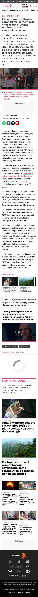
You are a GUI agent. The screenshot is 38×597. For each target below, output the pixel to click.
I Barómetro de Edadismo (11, 10)
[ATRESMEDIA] (19, 556)
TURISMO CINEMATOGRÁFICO (25, 493)
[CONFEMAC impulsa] (10, 516)
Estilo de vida (13, 381)
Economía (25, 10)
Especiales (24, 388)
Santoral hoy (19, 1)
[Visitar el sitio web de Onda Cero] (10, 571)
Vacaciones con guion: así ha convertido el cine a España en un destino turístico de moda (27, 500)
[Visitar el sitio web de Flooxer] (25, 575)
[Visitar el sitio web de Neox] (27, 561)
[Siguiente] (34, 1)
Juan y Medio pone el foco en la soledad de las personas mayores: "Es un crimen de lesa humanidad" (18, 315)
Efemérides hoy (10, 1)
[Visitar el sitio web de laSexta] (19, 561)
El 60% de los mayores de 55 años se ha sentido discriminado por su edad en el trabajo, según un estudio (18, 96)
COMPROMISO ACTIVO (9, 522)
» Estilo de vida (19, 352)
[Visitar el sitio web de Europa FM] (19, 571)
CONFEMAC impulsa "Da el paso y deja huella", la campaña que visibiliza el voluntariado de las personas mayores (9, 529)
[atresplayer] (31, 5)
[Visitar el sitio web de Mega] (19, 566)
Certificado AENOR (9, 393)
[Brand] (9, 5)
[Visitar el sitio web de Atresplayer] (14, 575)
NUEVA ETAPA (6, 420)
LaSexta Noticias (10, 346)
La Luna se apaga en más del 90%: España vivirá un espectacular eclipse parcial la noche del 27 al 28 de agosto (10, 500)
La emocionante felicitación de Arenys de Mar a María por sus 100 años (25, 531)
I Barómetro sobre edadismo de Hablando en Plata (17, 176)
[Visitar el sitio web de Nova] (10, 566)
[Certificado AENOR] (25, 6)
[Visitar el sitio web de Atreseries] (27, 566)
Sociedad (24, 346)
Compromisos (20, 390)
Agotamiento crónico (30, 1)
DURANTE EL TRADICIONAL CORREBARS (23, 524)
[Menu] (35, 5)
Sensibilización (7, 390)
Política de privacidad (16, 589)
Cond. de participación (14, 592)
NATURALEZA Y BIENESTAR (10, 460)
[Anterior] (3, 1)
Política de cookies (29, 589)
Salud (33, 10)
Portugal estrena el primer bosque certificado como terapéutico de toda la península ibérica (18, 468)
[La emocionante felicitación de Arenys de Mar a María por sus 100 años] (27, 516)
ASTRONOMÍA (6, 492)
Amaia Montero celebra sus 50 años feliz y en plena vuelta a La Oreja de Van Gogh (18, 427)
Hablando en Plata (8, 352)
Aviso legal (6, 589)
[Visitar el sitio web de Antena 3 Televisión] (10, 561)
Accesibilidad (26, 592)
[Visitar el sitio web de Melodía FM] (27, 571)
